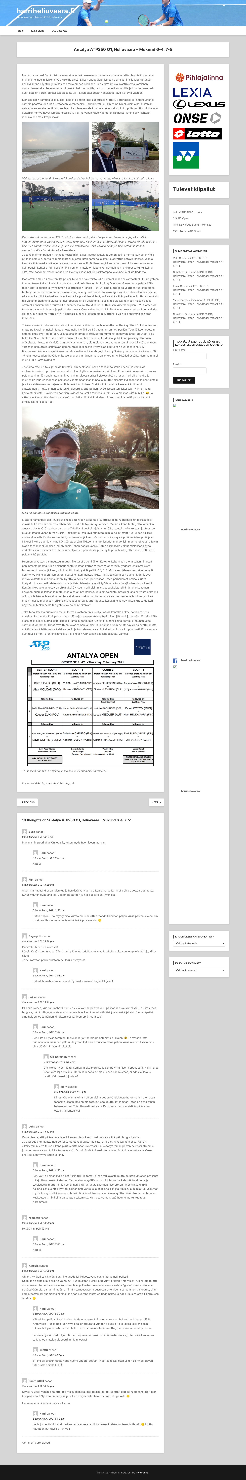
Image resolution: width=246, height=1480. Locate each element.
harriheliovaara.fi (46, 11)
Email (177, 364)
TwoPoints (142, 1472)
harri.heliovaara (190, 660)
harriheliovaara (190, 529)
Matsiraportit (67, 783)
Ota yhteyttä (59, 30)
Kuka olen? (37, 30)
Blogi (21, 30)
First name (179, 349)
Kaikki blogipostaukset (46, 783)
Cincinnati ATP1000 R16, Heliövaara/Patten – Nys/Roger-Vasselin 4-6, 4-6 (198, 261)
